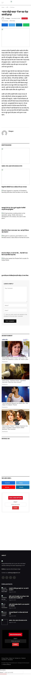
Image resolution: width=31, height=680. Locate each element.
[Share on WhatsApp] (26, 24)
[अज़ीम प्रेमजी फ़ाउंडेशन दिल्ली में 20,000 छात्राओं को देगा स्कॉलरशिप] (5, 606)
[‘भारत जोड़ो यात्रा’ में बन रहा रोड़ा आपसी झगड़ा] (15, 37)
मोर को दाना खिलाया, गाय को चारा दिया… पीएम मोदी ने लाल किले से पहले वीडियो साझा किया (15, 254)
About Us (11, 658)
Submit (16, 507)
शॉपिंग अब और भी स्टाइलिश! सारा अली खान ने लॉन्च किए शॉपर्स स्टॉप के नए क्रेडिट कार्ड (19, 597)
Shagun (8, 18)
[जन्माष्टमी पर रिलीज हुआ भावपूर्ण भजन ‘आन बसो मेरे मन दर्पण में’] (5, 590)
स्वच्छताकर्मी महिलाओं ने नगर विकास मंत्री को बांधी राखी (18, 613)
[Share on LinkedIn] (19, 24)
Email (15, 502)
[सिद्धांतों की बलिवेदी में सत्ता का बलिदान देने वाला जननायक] (15, 177)
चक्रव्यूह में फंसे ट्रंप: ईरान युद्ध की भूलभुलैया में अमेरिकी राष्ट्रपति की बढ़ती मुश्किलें (13, 208)
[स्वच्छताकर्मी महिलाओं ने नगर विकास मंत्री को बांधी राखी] (5, 614)
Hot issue (24, 18)
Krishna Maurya (7, 664)
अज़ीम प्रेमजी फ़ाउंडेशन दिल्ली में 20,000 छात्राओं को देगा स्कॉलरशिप (19, 605)
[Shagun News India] (15, 2)
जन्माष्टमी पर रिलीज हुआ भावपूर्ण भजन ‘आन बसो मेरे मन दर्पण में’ (18, 589)
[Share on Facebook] (5, 24)
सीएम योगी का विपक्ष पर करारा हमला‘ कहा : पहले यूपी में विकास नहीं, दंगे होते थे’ (15, 231)
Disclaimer (10, 659)
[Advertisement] (15, 457)
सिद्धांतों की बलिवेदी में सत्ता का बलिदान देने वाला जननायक (14, 187)
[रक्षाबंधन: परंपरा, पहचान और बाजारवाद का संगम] (15, 156)
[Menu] (3, 2)
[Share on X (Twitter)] (12, 24)
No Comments (5, 20)
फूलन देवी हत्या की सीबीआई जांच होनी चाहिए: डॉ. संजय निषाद (15, 275)
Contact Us (17, 658)
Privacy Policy (5, 658)
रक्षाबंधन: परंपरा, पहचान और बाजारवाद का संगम (12, 166)
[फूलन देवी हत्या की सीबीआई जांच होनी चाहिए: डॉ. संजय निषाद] (15, 265)
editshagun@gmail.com (14, 572)
